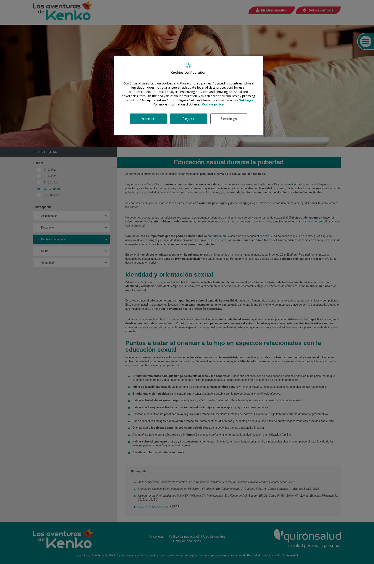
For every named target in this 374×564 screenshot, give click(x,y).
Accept (148, 118)
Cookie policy (213, 104)
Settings (229, 118)
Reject (188, 118)
